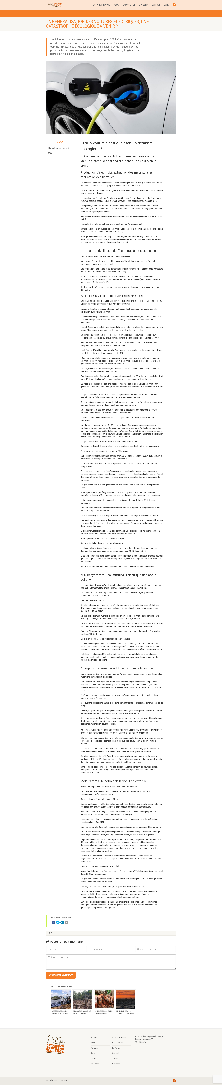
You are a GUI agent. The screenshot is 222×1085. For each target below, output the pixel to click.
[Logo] (54, 5)
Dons (166, 5)
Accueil (94, 1037)
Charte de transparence (58, 1080)
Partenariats (117, 1064)
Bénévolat (95, 1064)
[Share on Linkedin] (62, 922)
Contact (156, 5)
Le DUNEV (116, 1048)
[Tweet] (58, 922)
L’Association (129, 5)
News (116, 5)
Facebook (174, 4)
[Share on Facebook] (53, 922)
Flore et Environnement (58, 148)
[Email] (66, 922)
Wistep (93, 1058)
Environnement (56, 933)
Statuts (115, 1058)
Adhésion (143, 5)
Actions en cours (101, 5)
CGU (47, 1080)
